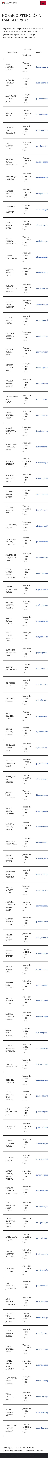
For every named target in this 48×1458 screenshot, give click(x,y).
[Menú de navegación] (43, 3)
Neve (4, 1455)
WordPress (30, 1455)
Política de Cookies (34, 1450)
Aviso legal (7, 1447)
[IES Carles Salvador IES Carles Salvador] (9, 3)
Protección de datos (25, 1447)
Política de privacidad (12, 1450)
